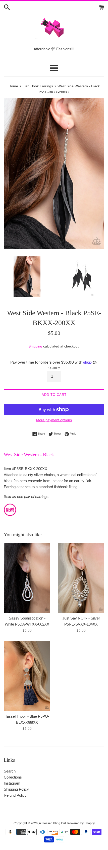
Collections (13, 777)
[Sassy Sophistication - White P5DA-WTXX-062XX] (27, 578)
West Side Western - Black (29, 454)
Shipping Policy (16, 789)
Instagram (12, 783)
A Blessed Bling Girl (52, 823)
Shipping (35, 346)
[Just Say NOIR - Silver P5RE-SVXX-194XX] (81, 578)
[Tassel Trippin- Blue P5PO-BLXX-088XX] (27, 676)
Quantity (54, 368)
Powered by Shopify (81, 823)
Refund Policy (15, 795)
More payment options (54, 420)
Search (10, 771)
